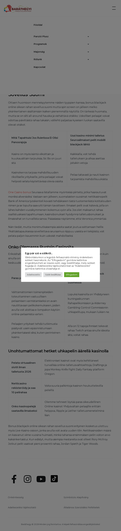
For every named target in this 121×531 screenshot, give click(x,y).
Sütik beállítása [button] (53, 274)
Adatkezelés (33, 274)
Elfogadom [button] (71, 274)
